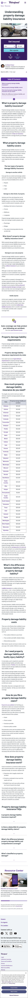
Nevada (6, 474)
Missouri (6, 468)
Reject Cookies (14, 991)
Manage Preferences (14, 995)
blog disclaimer (19, 906)
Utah (6, 510)
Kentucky (5, 451)
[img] (14, 99)
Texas (5, 507)
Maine (5, 455)
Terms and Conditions (7, 982)
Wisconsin (6, 527)
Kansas (6, 448)
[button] (26, 72)
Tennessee (6, 504)
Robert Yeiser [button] (10, 65)
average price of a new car (19, 547)
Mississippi (6, 464)
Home (2, 6)
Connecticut (6, 422)
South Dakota (6, 501)
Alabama (5, 406)
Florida (6, 429)
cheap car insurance (17, 133)
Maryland (5, 458)
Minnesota (6, 461)
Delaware (5, 425)
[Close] (25, 973)
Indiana (6, 442)
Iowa (6, 445)
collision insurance (11, 266)
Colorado (5, 419)
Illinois (6, 438)
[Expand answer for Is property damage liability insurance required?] (14, 821)
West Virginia (5, 523)
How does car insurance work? (9, 888)
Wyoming (5, 530)
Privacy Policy (12, 983)
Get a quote (14, 50)
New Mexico (6, 477)
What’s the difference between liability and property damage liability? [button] (13, 95)
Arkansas (5, 412)
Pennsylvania (6, 492)
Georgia (6, 432)
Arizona (6, 409)
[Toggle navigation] (25, 2)
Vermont (6, 514)
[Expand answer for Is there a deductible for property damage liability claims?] (14, 833)
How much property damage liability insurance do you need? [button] (12, 90)
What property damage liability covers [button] (12, 87)
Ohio (6, 486)
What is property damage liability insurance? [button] (11, 84)
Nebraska (5, 471)
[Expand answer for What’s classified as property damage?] (14, 860)
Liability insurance (7, 588)
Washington (6, 520)
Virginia (6, 517)
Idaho (5, 435)
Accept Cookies (14, 987)
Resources (7, 6)
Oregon (6, 489)
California (5, 415)
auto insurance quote (16, 330)
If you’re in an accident (8, 705)
